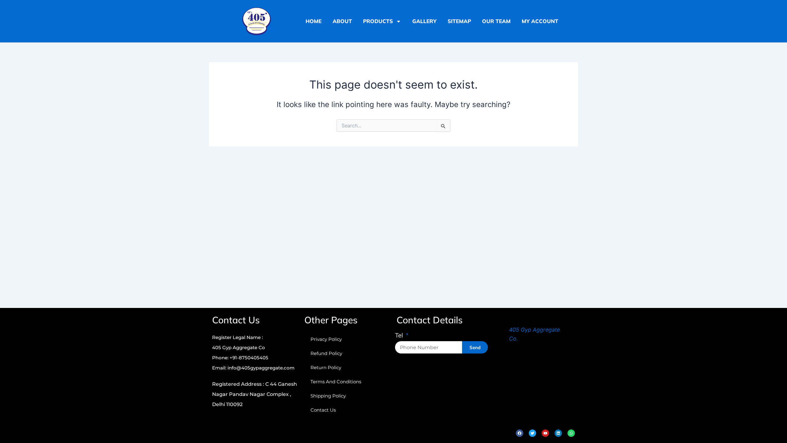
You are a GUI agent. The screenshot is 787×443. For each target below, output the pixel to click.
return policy (325, 367)
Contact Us (323, 410)
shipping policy (328, 396)
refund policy (326, 353)
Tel (400, 335)
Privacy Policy (326, 339)
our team (496, 21)
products (378, 21)
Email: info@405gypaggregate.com (253, 368)
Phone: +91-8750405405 (240, 358)
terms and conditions (335, 382)
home (314, 21)
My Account (540, 21)
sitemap (459, 21)
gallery (424, 21)
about (342, 21)
